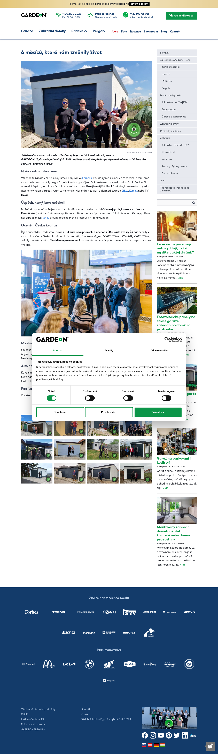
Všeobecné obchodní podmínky (38, 709)
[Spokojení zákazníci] (103, 473)
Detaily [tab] (109, 350)
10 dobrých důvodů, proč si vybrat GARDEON (106, 719)
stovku (45, 217)
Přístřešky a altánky (170, 131)
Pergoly (99, 31)
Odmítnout (60, 412)
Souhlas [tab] (58, 350)
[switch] (90, 398)
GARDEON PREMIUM (33, 729)
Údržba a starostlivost (174, 116)
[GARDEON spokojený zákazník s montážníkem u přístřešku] (36, 449)
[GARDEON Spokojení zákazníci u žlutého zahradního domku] (69, 425)
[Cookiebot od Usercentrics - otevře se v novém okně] (167, 339)
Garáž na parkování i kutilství (174, 460)
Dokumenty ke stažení (33, 724)
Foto (124, 31)
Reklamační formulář (32, 719)
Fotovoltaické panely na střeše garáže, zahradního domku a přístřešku (176, 323)
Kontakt (175, 31)
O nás (84, 714)
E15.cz (125, 190)
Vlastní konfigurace (181, 15)
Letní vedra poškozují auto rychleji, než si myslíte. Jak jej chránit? (175, 248)
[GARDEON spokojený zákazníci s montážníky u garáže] (136, 425)
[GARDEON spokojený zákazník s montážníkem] (103, 449)
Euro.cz (133, 190)
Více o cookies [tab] (160, 350)
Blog (164, 31)
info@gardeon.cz (104, 13)
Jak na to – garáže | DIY (174, 102)
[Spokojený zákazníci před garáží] (36, 425)
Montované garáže (170, 95)
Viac (180, 277)
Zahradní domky (52, 31)
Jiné (162, 180)
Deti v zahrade (170, 173)
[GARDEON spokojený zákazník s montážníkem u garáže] (69, 449)
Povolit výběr (109, 412)
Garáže (27, 31)
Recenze (135, 31)
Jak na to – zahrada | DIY (175, 145)
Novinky (164, 52)
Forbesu (87, 178)
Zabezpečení (169, 109)
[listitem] (31, 612)
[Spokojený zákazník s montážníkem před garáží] (103, 425)
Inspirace (167, 159)
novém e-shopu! (139, 3)
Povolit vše (158, 412)
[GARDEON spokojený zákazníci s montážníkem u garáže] (136, 449)
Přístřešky (79, 31)
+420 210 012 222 (71, 13)
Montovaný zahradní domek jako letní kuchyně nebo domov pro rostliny (174, 533)
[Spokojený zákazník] (69, 473)
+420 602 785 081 (139, 13)
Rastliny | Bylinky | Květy (174, 166)
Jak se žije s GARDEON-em (175, 60)
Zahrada (165, 138)
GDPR (24, 714)
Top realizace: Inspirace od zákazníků (174, 189)
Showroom (151, 31)
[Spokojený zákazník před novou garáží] (136, 473)
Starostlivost (168, 152)
